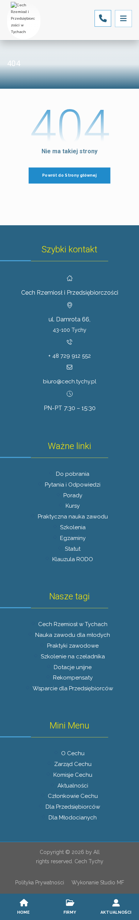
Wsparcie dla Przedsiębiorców (73, 688)
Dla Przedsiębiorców (73, 806)
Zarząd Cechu (73, 764)
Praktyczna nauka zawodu (73, 516)
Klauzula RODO (72, 559)
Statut (72, 549)
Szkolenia (73, 527)
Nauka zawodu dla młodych (72, 635)
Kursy (73, 505)
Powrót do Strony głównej (69, 175)
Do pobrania (72, 474)
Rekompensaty (73, 677)
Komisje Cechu (72, 775)
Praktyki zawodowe (73, 645)
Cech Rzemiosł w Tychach (72, 624)
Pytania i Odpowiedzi (72, 484)
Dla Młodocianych (73, 817)
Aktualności (72, 785)
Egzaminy (73, 538)
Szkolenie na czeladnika (73, 656)
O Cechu (73, 753)
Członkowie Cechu (73, 796)
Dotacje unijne (73, 667)
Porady (72, 495)
